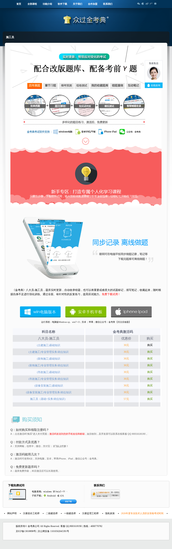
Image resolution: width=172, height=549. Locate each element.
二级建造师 (46, 513)
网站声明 (6, 513)
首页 (18, 4)
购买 (150, 345)
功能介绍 (47, 4)
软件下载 (62, 4)
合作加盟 (92, 4)
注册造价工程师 (26, 513)
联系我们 (108, 4)
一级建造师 (65, 513)
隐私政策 (105, 513)
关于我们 (77, 4)
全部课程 (32, 4)
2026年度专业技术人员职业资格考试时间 (137, 513)
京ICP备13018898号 (26, 531)
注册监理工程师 (85, 513)
